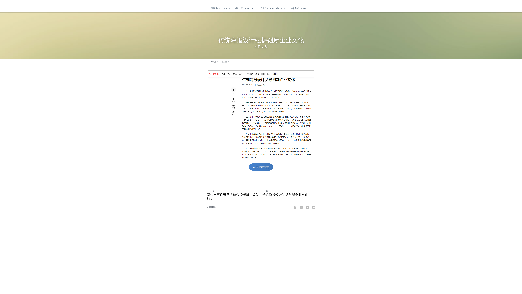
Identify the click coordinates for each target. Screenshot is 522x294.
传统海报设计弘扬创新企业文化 (285, 195)
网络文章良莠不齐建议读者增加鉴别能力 (233, 197)
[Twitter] (301, 207)
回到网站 (213, 207)
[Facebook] (295, 207)
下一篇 (265, 191)
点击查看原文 (261, 167)
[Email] (313, 207)
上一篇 (212, 191)
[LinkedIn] (307, 207)
